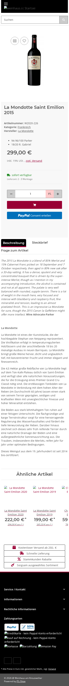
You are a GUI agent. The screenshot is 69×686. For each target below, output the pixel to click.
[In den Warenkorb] (4, 30)
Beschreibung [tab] (13, 243)
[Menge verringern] (11, 194)
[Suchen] (63, 20)
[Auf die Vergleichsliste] (15, 41)
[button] (34, 589)
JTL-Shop (21, 681)
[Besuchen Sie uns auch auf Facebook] (8, 660)
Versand (52, 668)
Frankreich (24, 127)
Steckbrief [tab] (40, 242)
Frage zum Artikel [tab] (14, 250)
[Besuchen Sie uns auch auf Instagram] (17, 660)
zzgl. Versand (34, 160)
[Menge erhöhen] (58, 194)
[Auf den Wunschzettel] (24, 41)
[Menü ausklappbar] (6, 2)
